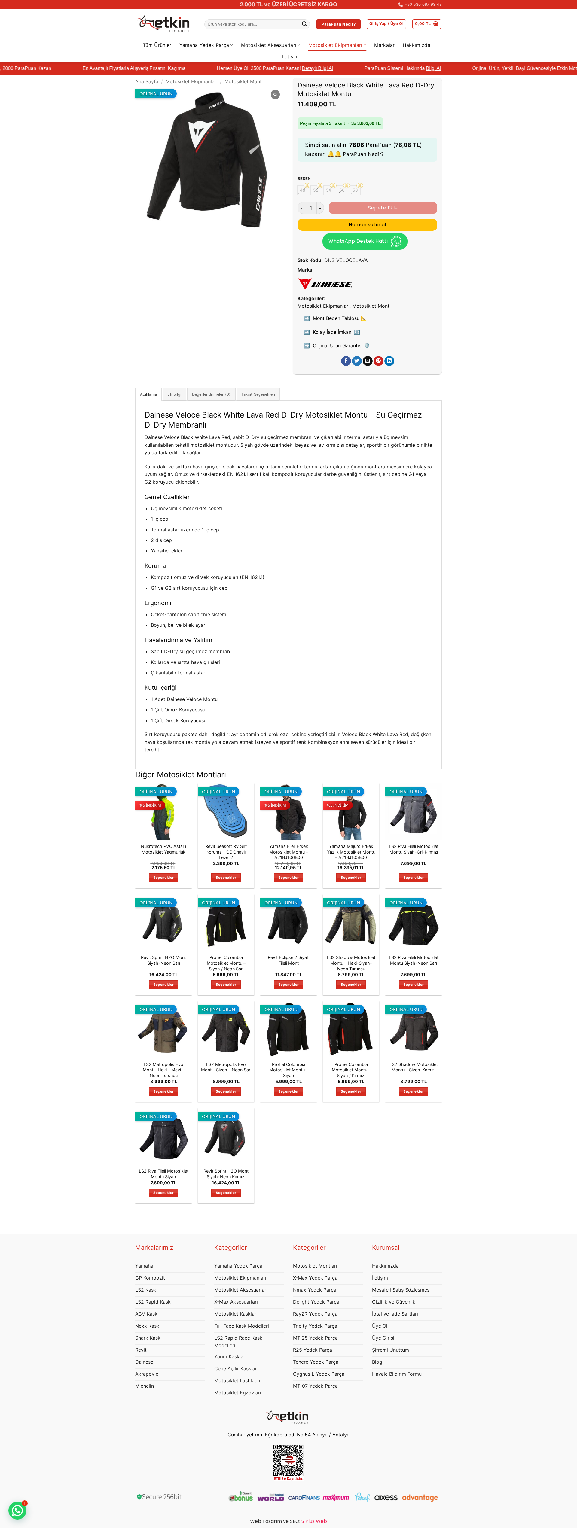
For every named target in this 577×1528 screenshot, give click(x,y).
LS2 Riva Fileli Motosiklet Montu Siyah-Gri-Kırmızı (413, 849)
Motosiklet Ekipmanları (335, 45)
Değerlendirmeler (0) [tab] (211, 394)
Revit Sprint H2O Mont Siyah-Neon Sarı (163, 960)
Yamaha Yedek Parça (204, 45)
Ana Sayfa (146, 81)
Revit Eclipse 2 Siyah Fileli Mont (289, 960)
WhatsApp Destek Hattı (358, 241)
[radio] (303, 190)
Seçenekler (163, 877)
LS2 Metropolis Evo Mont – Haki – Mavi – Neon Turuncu (163, 1070)
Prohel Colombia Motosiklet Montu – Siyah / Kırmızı (351, 1070)
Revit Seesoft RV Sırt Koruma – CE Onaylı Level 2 (226, 852)
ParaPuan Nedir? (363, 154)
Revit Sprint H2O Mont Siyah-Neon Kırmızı (226, 1173)
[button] (386, 24)
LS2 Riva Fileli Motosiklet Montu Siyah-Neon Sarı (413, 960)
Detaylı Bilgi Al (260, 68)
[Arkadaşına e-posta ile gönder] (368, 361)
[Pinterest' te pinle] (378, 361)
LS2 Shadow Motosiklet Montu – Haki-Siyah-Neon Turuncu (351, 963)
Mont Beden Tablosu (340, 318)
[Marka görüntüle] (325, 283)
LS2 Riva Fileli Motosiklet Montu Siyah (163, 1173)
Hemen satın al (367, 224)
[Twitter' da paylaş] (357, 361)
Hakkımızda (416, 45)
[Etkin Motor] (165, 24)
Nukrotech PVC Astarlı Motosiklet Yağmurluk (163, 849)
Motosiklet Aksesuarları (268, 45)
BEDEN (304, 179)
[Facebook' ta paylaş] (346, 361)
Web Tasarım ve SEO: (288, 1521)
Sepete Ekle (383, 207)
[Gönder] (304, 24)
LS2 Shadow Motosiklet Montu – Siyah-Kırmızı (413, 1067)
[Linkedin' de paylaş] (389, 361)
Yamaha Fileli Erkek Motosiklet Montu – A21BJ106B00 (288, 852)
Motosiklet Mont (243, 81)
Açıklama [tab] (148, 394)
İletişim (290, 56)
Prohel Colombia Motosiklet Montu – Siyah (288, 1070)
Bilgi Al (375, 68)
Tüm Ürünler (157, 45)
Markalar (384, 45)
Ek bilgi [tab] (174, 394)
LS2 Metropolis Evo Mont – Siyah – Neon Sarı (226, 1067)
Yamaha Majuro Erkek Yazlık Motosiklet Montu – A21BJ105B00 (351, 852)
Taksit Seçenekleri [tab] (258, 394)
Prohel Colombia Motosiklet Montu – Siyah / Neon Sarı (226, 963)
